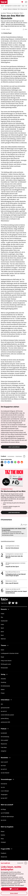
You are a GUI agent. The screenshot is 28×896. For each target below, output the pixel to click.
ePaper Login (4, 860)
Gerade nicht (20, 863)
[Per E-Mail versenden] (2, 462)
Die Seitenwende (5, 686)
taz (4, 599)
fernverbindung (5, 736)
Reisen (2, 831)
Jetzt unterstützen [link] (14, 447)
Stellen (3, 689)
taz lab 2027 (4, 798)
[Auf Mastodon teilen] (5, 462)
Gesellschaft (4, 621)
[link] (3, 6)
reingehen (3, 751)
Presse (3, 693)
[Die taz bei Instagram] (16, 603)
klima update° (4, 740)
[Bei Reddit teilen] (22, 462)
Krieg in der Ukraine (6, 660)
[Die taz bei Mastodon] (10, 603)
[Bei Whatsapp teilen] (15, 462)
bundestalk (4, 733)
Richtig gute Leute (6, 664)
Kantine (3, 835)
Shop (2, 838)
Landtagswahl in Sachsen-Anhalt (9, 653)
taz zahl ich (4, 711)
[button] (26, 2)
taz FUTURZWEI (5, 813)
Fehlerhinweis (19, 456)
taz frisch (3, 765)
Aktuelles (3, 678)
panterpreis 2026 (5, 722)
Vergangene (4, 794)
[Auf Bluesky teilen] (8, 462)
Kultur (2, 624)
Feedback (3, 853)
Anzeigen (3, 842)
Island (2, 650)
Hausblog (3, 682)
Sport (2, 628)
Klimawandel (4, 667)
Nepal (2, 657)
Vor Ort (3, 787)
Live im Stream (5, 791)
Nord (2, 635)
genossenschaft (5, 707)
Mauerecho (4, 744)
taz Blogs (3, 809)
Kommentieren (10, 456)
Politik (2, 613)
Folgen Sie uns (4, 603)
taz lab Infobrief (5, 773)
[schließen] (25, 863)
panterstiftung (5, 718)
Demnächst (4, 783)
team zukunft (4, 762)
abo (2, 704)
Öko (2, 617)
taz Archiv (3, 820)
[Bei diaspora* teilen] (18, 462)
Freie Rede (4, 747)
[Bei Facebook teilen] (12, 462)
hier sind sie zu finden (7, 535)
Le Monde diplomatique (7, 816)
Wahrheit (3, 639)
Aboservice (4, 857)
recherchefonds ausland (7, 715)
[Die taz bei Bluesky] (13, 603)
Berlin (2, 631)
